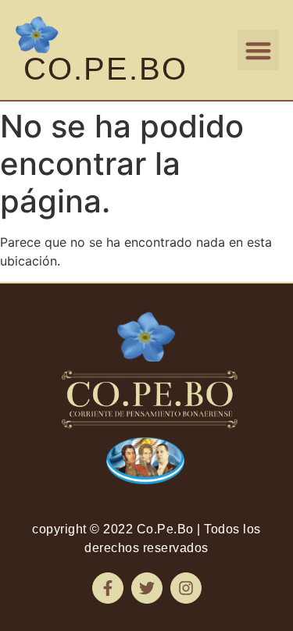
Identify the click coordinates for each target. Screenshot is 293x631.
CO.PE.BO (105, 69)
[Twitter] (147, 588)
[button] (258, 50)
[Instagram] (186, 588)
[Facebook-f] (107, 588)
